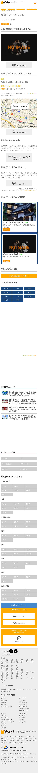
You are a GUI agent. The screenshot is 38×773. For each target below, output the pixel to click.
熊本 (22, 678)
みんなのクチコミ (28, 689)
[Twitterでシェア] (16, 651)
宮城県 (4, 490)
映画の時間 (22, 716)
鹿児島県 (4, 599)
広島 (12, 674)
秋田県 (16, 490)
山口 (27, 674)
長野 (12, 666)
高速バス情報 (23, 706)
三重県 (4, 540)
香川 (12, 676)
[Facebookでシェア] (11, 651)
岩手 (12, 660)
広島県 (4, 563)
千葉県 (28, 504)
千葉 (17, 662)
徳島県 (4, 577)
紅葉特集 (3, 724)
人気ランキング (17, 689)
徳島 (7, 676)
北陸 (17, 292)
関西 (6, 296)
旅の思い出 (3, 9)
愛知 (7, 670)
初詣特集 (3, 726)
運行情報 (3, 704)
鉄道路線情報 (23, 702)
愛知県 (4, 536)
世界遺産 (4, 458)
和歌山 (33, 672)
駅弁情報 (21, 720)
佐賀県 (16, 591)
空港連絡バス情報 (24, 708)
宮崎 (32, 678)
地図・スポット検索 (7, 706)
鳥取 (17, 674)
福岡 (7, 678)
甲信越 (6, 292)
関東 (29, 288)
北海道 (6, 288)
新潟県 (4, 522)
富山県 (4, 526)
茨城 (27, 662)
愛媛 (17, 676)
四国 (29, 296)
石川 (12, 668)
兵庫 (12, 672)
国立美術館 (23, 469)
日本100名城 (24, 464)
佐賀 (12, 678)
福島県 (4, 494)
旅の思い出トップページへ (19, 605)
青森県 (16, 486)
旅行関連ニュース (6, 689)
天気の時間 (22, 718)
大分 (27, 678)
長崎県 (28, 591)
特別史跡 (4, 469)
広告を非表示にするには (29, 355)
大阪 (7, 672)
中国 (17, 296)
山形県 (28, 490)
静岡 (12, 670)
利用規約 (18, 753)
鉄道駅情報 (22, 700)
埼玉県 (4, 508)
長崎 (17, 678)
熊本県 (4, 595)
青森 (7, 660)
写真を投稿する (21, 65)
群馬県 (4, 512)
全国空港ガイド (23, 710)
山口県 (16, 567)
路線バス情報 (23, 704)
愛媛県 (28, 577)
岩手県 (28, 486)
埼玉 (22, 662)
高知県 (4, 581)
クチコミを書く (21, 184)
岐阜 (17, 670)
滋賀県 (4, 553)
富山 (7, 668)
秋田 (22, 660)
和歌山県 (28, 553)
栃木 (32, 662)
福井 (17, 668)
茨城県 (16, 508)
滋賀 (27, 672)
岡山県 (16, 563)
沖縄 (17, 300)
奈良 (22, 672)
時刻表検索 (4, 700)
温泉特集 (3, 728)
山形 (27, 660)
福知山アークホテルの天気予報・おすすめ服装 (20, 158)
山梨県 (16, 522)
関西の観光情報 (11, 9)
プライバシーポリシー (28, 753)
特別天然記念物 (7, 464)
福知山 (4, 89)
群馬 (2, 664)
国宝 (21, 458)
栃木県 (28, 508)
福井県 (28, 526)
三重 (22, 670)
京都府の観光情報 (21, 9)
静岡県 (16, 536)
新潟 (17, 666)
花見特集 (3, 716)
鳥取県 (28, 563)
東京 (7, 662)
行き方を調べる (21, 132)
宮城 (17, 660)
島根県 (4, 567)
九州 (6, 300)
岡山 (7, 674)
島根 (22, 674)
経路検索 (3, 702)
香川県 (16, 577)
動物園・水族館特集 (7, 720)
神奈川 (13, 662)
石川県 (16, 526)
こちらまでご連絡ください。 (29, 190)
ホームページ (31, 93)
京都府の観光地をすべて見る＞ (19, 276)
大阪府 (16, 549)
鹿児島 (3, 680)
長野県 (28, 522)
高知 (22, 676)
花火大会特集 (5, 718)
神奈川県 (16, 504)
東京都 (4, 504)
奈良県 (16, 553)
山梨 (7, 666)
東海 (29, 292)
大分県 (16, 595)
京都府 (4, 549)
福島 (32, 660)
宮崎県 (28, 595)
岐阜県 (28, 536)
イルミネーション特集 (7, 722)
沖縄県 (16, 599)
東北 (17, 288)
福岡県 (4, 591)
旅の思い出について (8, 753)
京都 (17, 672)
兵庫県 (28, 549)
